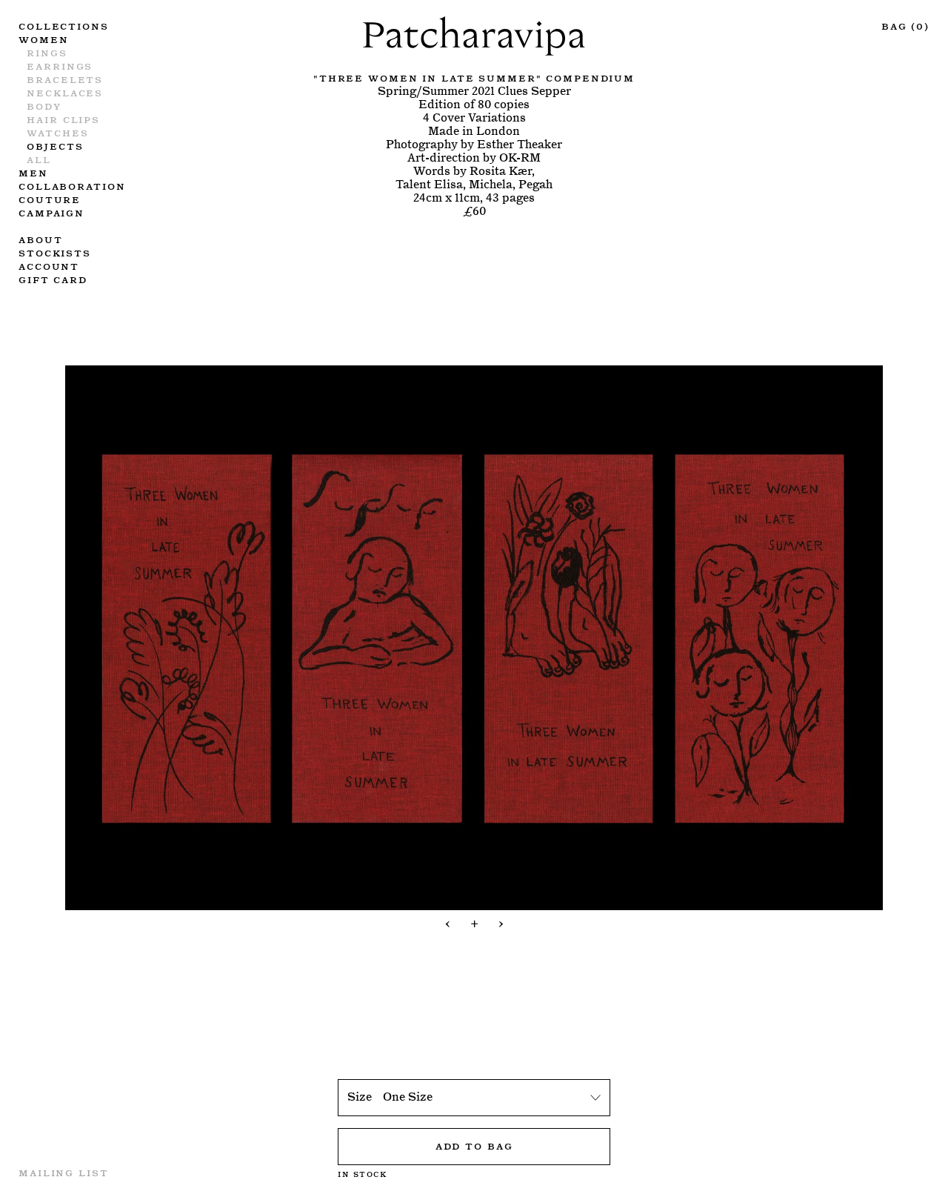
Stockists (55, 252)
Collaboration (72, 185)
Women (43, 38)
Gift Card (53, 278)
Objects (55, 145)
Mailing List (64, 1171)
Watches (57, 132)
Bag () (905, 25)
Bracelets (65, 78)
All (39, 158)
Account (49, 265)
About (40, 238)
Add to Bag (474, 1145)
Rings (47, 51)
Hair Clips (63, 118)
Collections (64, 25)
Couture (50, 198)
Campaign (51, 212)
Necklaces (65, 91)
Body (44, 105)
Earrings (60, 65)
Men (33, 172)
